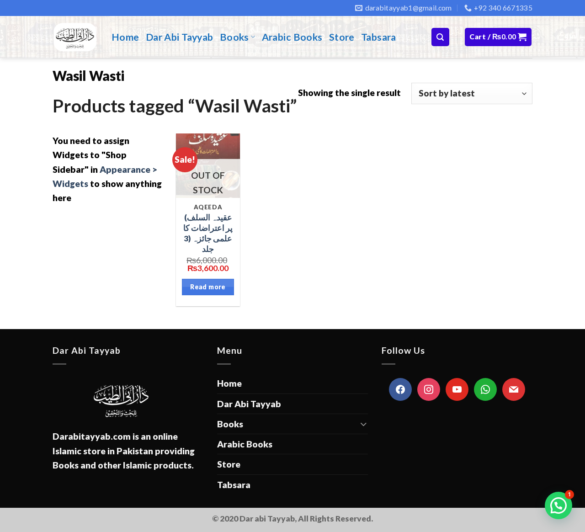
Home (125, 37)
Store (342, 37)
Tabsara (378, 37)
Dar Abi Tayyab (179, 37)
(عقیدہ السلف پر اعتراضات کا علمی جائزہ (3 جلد (208, 233)
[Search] (440, 37)
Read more (208, 287)
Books (234, 37)
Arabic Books (292, 37)
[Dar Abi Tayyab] (75, 37)
